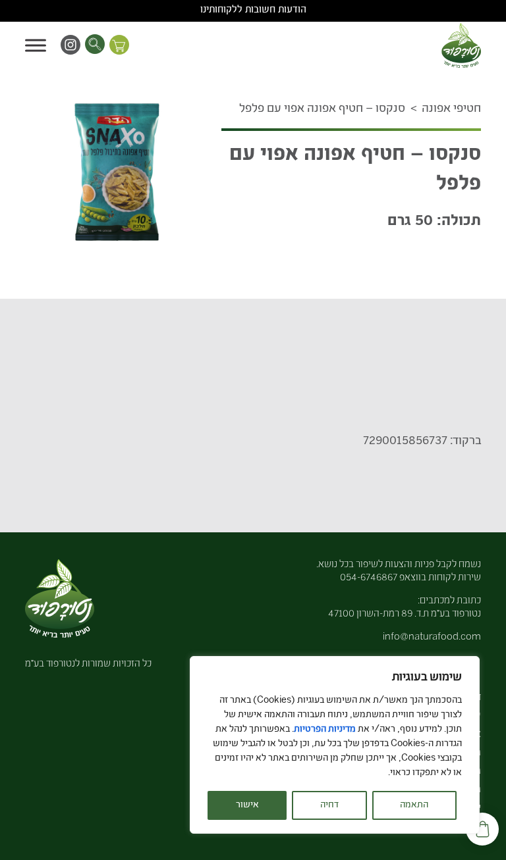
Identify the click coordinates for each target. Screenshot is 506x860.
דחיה (329, 805)
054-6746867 (368, 578)
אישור (247, 805)
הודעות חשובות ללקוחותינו (253, 10)
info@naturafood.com (432, 637)
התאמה (414, 805)
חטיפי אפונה (451, 109)
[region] (335, 745)
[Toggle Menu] (35, 45)
